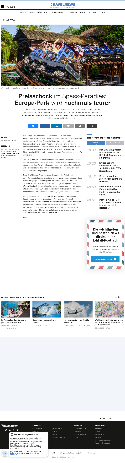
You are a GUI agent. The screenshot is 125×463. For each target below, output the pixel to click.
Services (10, 19)
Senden (80, 126)
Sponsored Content (81, 428)
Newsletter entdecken (103, 259)
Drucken (92, 126)
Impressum (99, 428)
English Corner (77, 12)
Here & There (57, 428)
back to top (107, 418)
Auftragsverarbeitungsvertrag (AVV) (71, 453)
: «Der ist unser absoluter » (110, 203)
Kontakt (97, 431)
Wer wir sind (99, 434)
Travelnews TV (58, 12)
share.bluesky (33, 126)
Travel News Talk (38, 12)
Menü (2, 6)
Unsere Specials (80, 434)
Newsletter (78, 431)
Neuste (96, 143)
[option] (15, 317)
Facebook (45, 126)
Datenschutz (91, 453)
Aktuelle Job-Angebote (102, 443)
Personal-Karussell (58, 437)
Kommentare (68, 126)
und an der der (110, 167)
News (23, 12)
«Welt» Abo (27, 141)
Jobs (102, 12)
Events (92, 12)
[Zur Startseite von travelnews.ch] (63, 5)
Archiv (76, 437)
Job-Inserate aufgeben (102, 440)
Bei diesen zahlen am (110, 179)
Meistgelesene (114, 143)
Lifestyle (55, 434)
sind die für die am (110, 153)
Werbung (98, 437)
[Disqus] (62, 373)
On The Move (37, 428)
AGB (53, 453)
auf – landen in (110, 190)
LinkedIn (56, 126)
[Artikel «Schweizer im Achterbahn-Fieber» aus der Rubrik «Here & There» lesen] (46, 309)
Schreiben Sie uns (7, 149)
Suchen (13, 7)
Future (54, 431)
